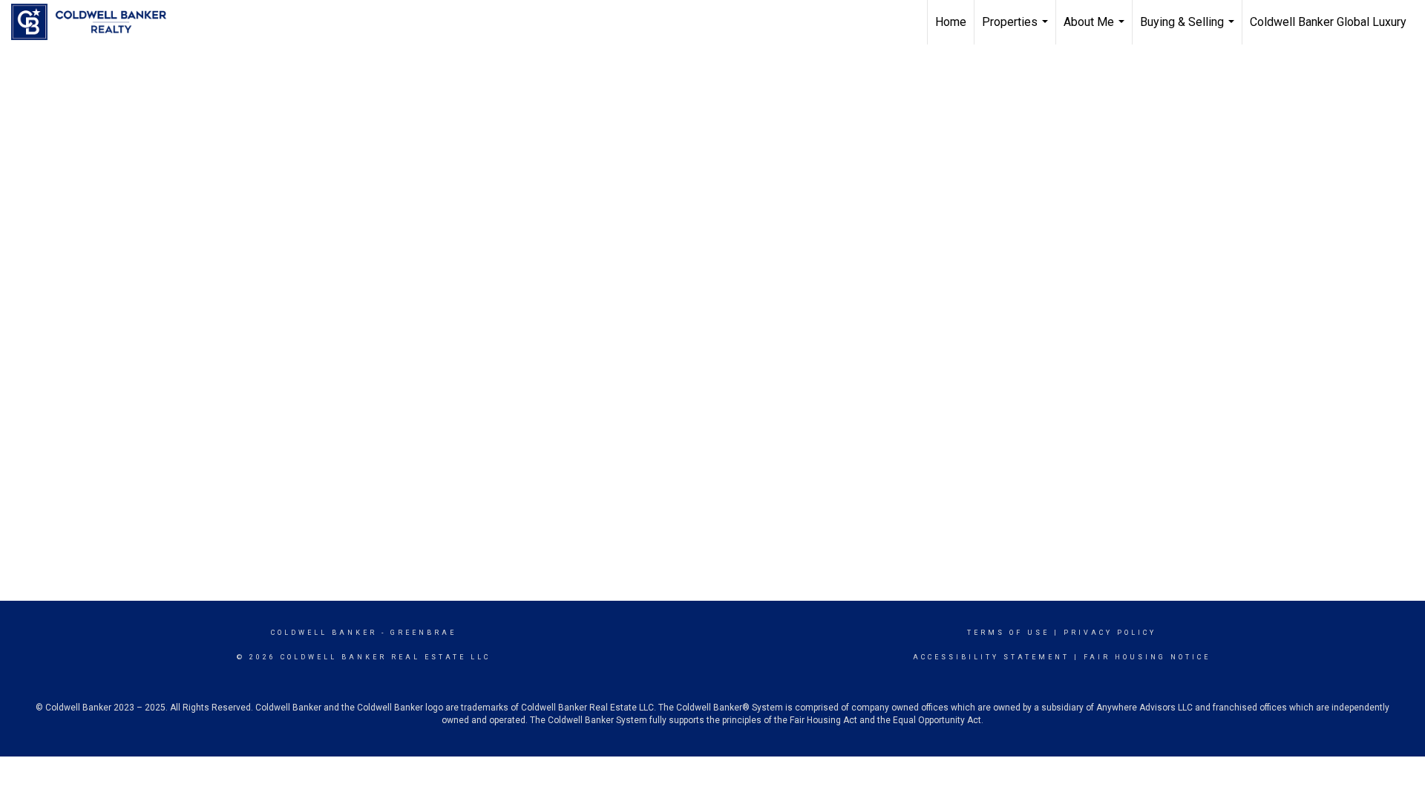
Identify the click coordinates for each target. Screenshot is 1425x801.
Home (950, 22)
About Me (1096, 29)
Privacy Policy (1110, 632)
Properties (1017, 29)
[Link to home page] (96, 22)
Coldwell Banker (324, 632)
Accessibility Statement (991, 657)
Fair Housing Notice (1147, 657)
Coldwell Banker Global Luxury (1328, 22)
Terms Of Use (1008, 632)
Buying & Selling (1189, 29)
